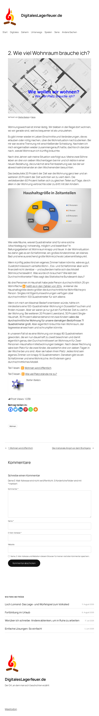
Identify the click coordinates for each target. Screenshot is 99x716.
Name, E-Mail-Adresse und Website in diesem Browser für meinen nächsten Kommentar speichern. (50, 556)
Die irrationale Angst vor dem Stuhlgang (71, 448)
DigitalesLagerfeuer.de (41, 15)
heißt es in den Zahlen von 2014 (44, 286)
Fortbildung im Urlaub (17, 612)
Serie (33, 117)
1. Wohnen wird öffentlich (20, 448)
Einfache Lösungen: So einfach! (23, 628)
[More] (35, 409)
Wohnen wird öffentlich (38, 368)
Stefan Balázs (23, 117)
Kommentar (13, 489)
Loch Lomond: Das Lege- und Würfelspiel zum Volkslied (37, 604)
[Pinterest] (25, 409)
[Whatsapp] (30, 409)
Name (11, 521)
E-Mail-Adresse (15, 533)
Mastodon (11, 709)
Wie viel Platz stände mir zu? (41, 374)
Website (11, 544)
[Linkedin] (20, 409)
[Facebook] (10, 409)
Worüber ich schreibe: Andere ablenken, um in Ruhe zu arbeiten (42, 620)
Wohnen (12, 426)
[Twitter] (15, 409)
